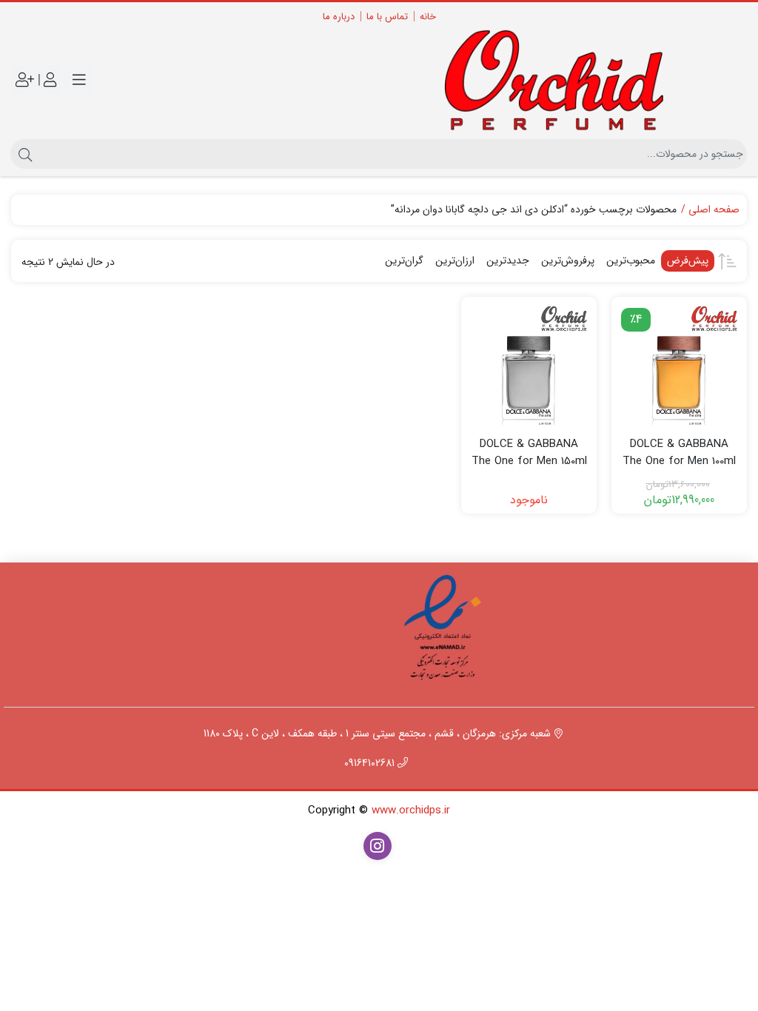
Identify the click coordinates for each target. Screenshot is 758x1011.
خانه (428, 16)
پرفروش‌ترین (567, 260)
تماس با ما (387, 16)
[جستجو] (23, 154)
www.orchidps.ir (411, 810)
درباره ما (339, 16)
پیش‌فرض (687, 260)
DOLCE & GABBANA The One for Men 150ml (529, 452)
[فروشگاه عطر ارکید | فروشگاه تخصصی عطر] (566, 80)
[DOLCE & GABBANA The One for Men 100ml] (679, 364)
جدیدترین (507, 260)
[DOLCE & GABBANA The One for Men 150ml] (529, 364)
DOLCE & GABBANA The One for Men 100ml (679, 452)
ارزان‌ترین (454, 260)
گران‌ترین (404, 260)
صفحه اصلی (713, 210)
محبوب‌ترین (630, 260)
